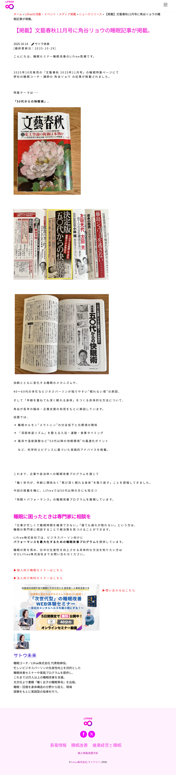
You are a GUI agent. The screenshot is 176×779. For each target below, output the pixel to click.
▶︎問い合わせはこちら (118, 590)
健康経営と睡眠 (107, 745)
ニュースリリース (90, 14)
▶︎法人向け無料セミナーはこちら (38, 578)
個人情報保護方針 (88, 753)
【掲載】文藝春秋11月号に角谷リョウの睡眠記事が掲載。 (83, 30)
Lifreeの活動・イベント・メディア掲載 (50, 14)
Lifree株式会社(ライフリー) (86, 762)
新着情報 (58, 745)
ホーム (18, 14)
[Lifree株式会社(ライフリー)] (9, 8)
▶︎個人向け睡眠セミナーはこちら (38, 570)
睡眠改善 (79, 745)
